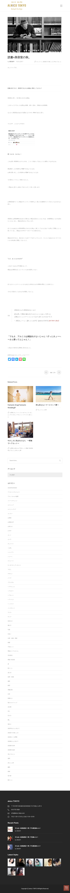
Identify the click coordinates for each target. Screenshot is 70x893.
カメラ (9, 539)
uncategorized (12, 488)
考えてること (57, 61)
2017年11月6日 (54, 321)
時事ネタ (10, 698)
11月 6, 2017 (19, 61)
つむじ (9, 569)
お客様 (11, 412)
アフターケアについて (14, 492)
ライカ (9, 612)
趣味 (9, 767)
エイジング (11, 505)
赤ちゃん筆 (18, 450)
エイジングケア (12, 509)
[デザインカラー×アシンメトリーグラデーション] (48, 862)
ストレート (11, 561)
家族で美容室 (29, 448)
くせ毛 (9, 548)
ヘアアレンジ (11, 586)
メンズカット (11, 608)
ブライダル (12, 414)
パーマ (9, 578)
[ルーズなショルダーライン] (39, 862)
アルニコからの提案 (13, 496)
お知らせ (16, 448)
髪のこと (10, 780)
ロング (9, 616)
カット (9, 535)
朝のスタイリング (12, 702)
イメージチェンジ (12, 500)
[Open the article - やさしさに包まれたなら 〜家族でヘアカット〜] (20, 430)
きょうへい (39, 61)
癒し (9, 720)
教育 (9, 685)
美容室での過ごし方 (48, 61)
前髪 (9, 642)
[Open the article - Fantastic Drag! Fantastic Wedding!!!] (20, 394)
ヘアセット (19, 414)
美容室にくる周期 (12, 737)
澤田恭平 (12, 61)
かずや (9, 530)
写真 (9, 629)
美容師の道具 (11, 750)
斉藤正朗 (10, 689)
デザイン (10, 573)
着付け (9, 724)
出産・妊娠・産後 (12, 638)
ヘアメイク (25, 414)
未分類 (9, 707)
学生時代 (10, 655)
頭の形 (9, 775)
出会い (9, 634)
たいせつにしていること (14, 565)
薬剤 (9, 758)
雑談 (9, 771)
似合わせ (10, 621)
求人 (9, 711)
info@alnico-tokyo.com (18, 813)
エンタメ (10, 513)
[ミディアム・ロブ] (21, 871)
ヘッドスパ (11, 603)
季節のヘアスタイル (13, 651)
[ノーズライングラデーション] (57, 862)
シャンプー (11, 552)
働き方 (9, 625)
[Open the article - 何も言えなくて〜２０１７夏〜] (48, 394)
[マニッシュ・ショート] (11, 871)
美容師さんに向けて (13, 741)
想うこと (10, 668)
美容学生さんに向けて (14, 728)
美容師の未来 (11, 745)
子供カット (22, 448)
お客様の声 (11, 522)
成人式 (9, 672)
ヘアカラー (11, 591)
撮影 (9, 681)
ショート (10, 556)
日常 (45, 410)
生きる (9, 715)
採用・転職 (11, 677)
